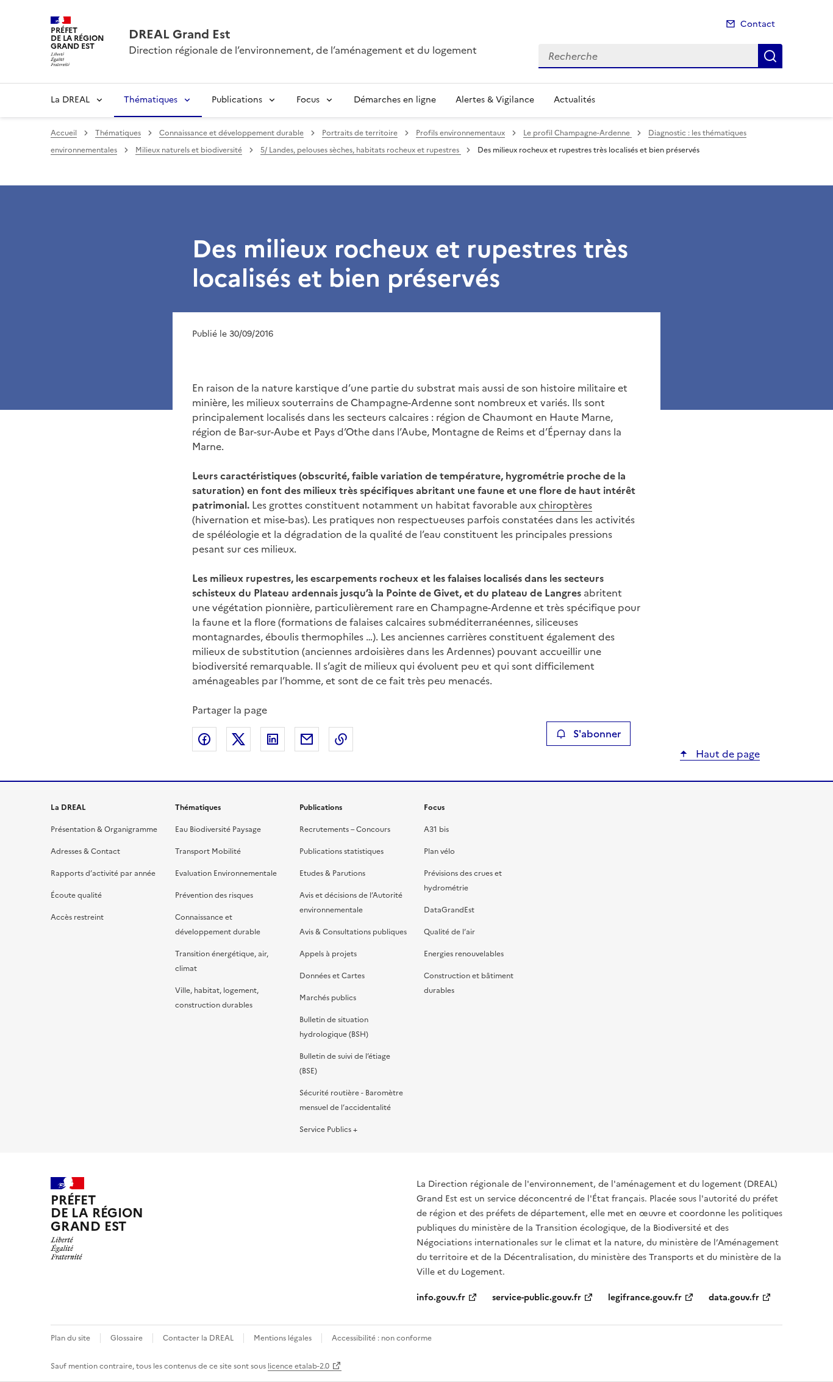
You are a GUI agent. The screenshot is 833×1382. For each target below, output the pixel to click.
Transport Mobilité (208, 851)
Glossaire (126, 1338)
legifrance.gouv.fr (645, 1297)
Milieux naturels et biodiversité (188, 150)
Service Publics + (328, 1129)
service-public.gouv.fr (536, 1297)
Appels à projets (328, 953)
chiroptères (565, 505)
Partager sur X (238, 739)
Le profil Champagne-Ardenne (577, 132)
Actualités (574, 99)
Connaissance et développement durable (231, 132)
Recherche (770, 56)
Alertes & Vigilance (495, 99)
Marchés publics (327, 997)
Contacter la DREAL (198, 1338)
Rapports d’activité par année (103, 873)
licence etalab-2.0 (298, 1366)
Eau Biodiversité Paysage (218, 829)
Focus (308, 99)
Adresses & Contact (85, 851)
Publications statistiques (341, 851)
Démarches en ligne (395, 99)
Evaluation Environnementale (226, 873)
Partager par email (307, 739)
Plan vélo (439, 851)
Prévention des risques (214, 895)
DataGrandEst (449, 909)
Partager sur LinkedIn (272, 739)
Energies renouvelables (464, 953)
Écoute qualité (76, 895)
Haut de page (726, 753)
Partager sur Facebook (204, 739)
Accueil (64, 132)
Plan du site (70, 1338)
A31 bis (436, 829)
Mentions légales (283, 1338)
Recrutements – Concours (344, 829)
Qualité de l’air (449, 931)
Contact (757, 24)
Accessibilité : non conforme (382, 1338)
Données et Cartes (332, 975)
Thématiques (150, 99)
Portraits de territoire (360, 132)
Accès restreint (77, 917)
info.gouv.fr (440, 1297)
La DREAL (70, 99)
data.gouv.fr (734, 1297)
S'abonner (597, 733)
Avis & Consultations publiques (353, 931)
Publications (237, 99)
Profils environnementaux (460, 132)
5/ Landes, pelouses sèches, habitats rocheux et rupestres (360, 150)
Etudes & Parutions (332, 873)
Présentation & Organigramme (104, 829)
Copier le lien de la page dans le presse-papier (341, 739)
